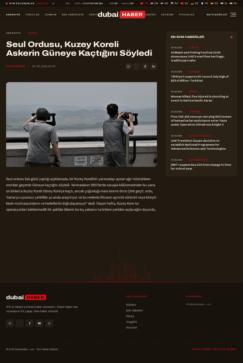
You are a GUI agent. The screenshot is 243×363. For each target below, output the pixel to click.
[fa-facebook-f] (29, 323)
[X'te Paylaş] (136, 66)
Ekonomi (131, 327)
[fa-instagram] (10, 323)
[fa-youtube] (39, 323)
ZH (186, 3)
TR (146, 3)
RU (176, 3)
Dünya (130, 316)
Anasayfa (13, 33)
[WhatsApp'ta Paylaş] (128, 66)
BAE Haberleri (134, 310)
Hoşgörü (131, 322)
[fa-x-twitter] (20, 323)
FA (235, 3)
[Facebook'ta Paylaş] (145, 66)
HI (226, 3)
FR (206, 3)
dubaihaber (15, 66)
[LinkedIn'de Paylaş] (153, 66)
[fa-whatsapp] (49, 323)
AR (166, 3)
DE (196, 3)
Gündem (131, 304)
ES (216, 3)
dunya (33, 33)
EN (156, 3)
